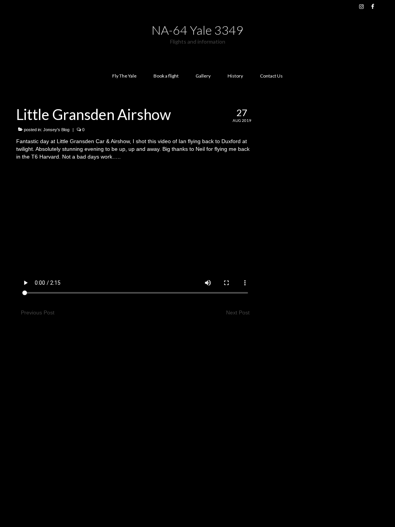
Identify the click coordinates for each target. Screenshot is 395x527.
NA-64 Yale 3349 (197, 29)
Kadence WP (115, 371)
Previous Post (37, 312)
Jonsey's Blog (56, 129)
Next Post (238, 312)
